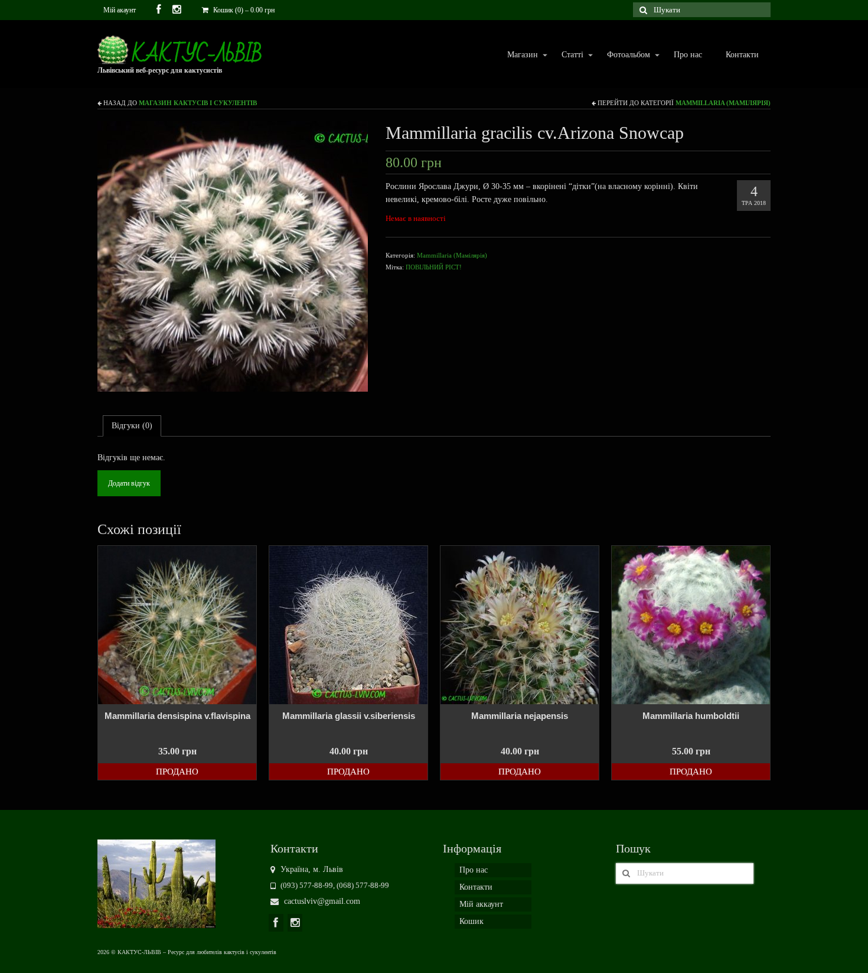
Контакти (742, 54)
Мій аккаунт (481, 904)
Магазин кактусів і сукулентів (198, 102)
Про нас (688, 54)
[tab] (132, 426)
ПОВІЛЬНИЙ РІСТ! (434, 267)
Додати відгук (129, 483)
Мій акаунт (119, 10)
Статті (566, 55)
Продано (177, 771)
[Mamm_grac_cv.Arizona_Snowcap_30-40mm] (232, 255)
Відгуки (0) (132, 425)
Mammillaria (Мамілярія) (723, 102)
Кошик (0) (243, 10)
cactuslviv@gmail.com (321, 901)
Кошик (471, 921)
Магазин (516, 55)
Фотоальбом (622, 55)
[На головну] (156, 882)
